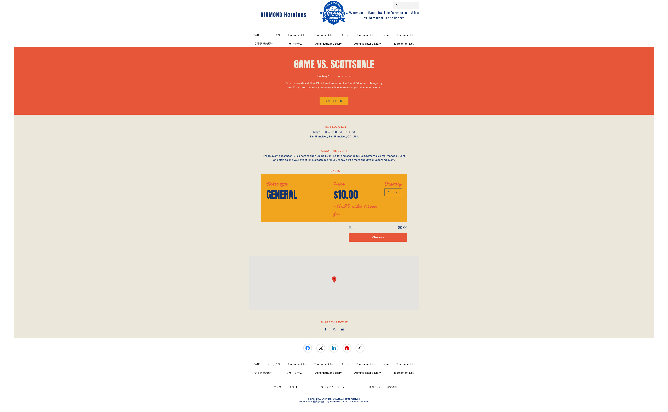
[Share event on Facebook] (325, 329)
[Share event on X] (334, 329)
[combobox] (393, 192)
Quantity (392, 183)
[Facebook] (308, 348)
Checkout (378, 237)
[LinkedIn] (334, 348)
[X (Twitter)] (321, 348)
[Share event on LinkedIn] (342, 329)
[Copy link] (360, 348)
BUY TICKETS (334, 101)
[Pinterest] (347, 348)
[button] (345, 35)
